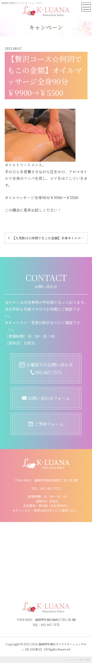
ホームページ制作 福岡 (77, 659)
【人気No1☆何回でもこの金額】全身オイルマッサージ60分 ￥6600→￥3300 (50, 238)
